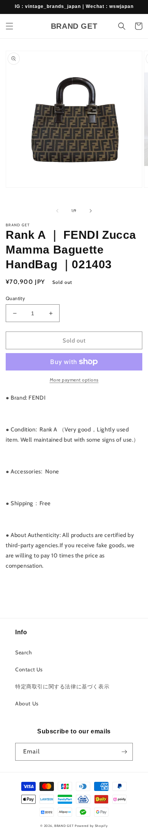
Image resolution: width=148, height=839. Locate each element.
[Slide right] (90, 210)
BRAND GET (64, 826)
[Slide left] (57, 210)
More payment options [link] (74, 380)
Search (23, 652)
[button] (9, 26)
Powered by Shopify (91, 826)
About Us (27, 703)
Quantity (15, 298)
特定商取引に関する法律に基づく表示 (62, 686)
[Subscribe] (124, 752)
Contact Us (29, 669)
